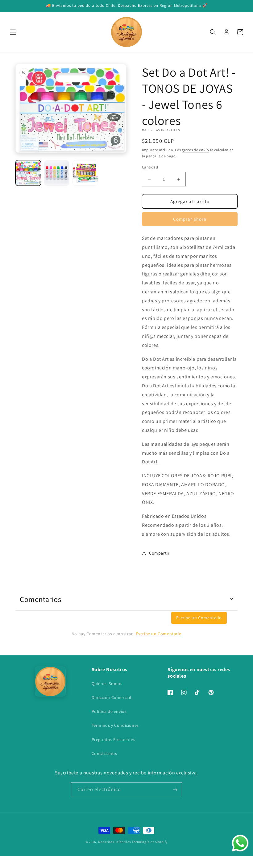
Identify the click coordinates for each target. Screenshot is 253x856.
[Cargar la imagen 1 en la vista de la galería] (28, 173)
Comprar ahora (189, 219)
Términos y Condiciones (115, 725)
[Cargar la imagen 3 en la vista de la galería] (85, 173)
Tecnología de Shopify (150, 842)
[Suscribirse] (175, 789)
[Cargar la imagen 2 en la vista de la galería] (57, 173)
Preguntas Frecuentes (113, 739)
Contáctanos (104, 753)
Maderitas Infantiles (114, 842)
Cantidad (150, 167)
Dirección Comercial (111, 697)
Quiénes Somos (107, 683)
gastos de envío (195, 149)
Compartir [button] (159, 553)
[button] (13, 32)
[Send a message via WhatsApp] (240, 843)
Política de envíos (109, 711)
